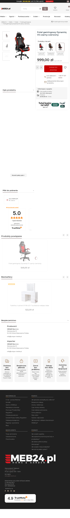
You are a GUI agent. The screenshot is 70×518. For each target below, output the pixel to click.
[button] (45, 9)
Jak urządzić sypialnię (38, 434)
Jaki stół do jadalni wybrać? (39, 449)
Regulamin (9, 412)
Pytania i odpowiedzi (38, 418)
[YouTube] (14, 491)
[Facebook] (5, 491)
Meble (10, 22)
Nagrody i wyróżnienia (12, 423)
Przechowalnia (10, 439)
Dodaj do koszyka (53, 69)
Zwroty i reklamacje (37, 405)
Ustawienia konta (11, 436)
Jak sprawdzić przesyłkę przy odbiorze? (43, 400)
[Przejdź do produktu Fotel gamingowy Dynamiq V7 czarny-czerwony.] (25, 251)
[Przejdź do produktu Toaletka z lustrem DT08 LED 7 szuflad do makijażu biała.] (29, 293)
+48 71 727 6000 (62, 77)
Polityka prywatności (12, 415)
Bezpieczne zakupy (37, 402)
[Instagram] (11, 491)
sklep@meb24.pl (10, 476)
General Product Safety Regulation (16, 418)
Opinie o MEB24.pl (11, 405)
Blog (7, 425)
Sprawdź (49, 1)
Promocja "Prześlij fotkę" (13, 410)
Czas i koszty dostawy (38, 407)
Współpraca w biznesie (12, 407)
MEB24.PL (4, 22)
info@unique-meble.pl (14, 336)
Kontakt (8, 402)
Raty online (35, 415)
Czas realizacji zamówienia (39, 410)
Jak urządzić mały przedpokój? (41, 447)
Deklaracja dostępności (12, 420)
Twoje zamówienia (11, 434)
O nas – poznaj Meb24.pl (13, 400)
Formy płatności (36, 412)
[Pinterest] (8, 491)
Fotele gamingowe (25, 22)
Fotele (16, 22)
